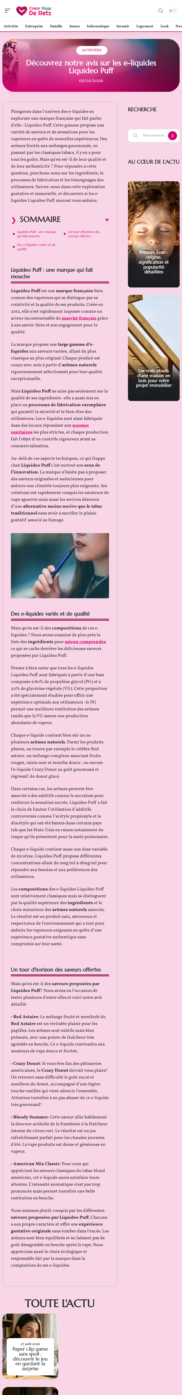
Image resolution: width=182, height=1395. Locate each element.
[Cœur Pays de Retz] (34, 10)
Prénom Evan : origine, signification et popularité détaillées (154, 261)
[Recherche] (160, 10)
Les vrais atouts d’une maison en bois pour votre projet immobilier (154, 378)
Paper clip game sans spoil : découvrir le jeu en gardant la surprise (30, 1359)
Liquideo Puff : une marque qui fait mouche (36, 234)
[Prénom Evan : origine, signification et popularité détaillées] (154, 234)
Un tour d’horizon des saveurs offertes (84, 234)
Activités (92, 50)
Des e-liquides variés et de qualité (36, 247)
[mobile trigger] (9, 10)
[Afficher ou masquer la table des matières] (85, 220)
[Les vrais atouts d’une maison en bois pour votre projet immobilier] (154, 348)
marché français (79, 318)
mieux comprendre (85, 642)
